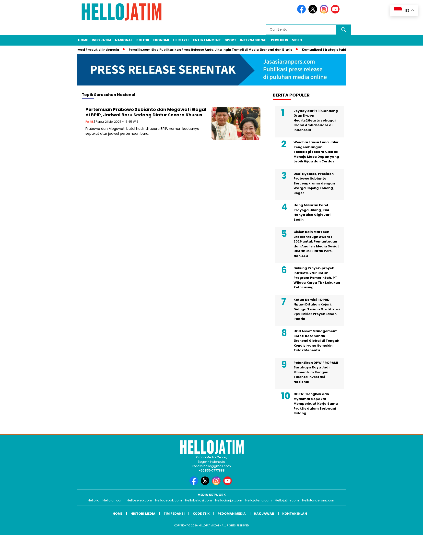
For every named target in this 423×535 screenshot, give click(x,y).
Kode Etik (201, 513)
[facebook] (302, 12)
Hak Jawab (264, 513)
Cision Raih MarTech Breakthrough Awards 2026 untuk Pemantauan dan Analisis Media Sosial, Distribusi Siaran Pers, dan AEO (317, 244)
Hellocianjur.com (228, 500)
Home (83, 40)
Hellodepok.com (168, 500)
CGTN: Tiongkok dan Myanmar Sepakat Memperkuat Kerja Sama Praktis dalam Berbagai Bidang (316, 403)
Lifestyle (181, 40)
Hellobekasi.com (198, 500)
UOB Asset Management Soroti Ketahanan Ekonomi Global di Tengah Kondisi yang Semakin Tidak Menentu (316, 341)
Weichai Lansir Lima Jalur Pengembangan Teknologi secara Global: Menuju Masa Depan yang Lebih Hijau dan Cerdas (316, 152)
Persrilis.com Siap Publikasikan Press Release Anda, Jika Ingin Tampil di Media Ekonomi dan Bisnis (202, 50)
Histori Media (142, 513)
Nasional (123, 40)
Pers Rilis (279, 40)
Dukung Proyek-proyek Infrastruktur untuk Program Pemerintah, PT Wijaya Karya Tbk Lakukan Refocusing (317, 278)
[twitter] (313, 12)
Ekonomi (161, 40)
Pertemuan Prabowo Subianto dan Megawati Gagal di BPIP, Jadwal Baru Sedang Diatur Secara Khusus (145, 112)
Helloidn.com (113, 500)
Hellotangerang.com (318, 500)
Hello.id (93, 500)
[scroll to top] (406, 527)
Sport (230, 40)
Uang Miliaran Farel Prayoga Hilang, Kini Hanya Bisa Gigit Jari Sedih (312, 212)
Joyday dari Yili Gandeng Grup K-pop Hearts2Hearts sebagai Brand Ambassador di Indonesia (316, 120)
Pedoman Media (232, 513)
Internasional (253, 40)
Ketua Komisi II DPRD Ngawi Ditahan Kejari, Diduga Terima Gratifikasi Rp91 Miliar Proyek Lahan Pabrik (317, 309)
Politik (142, 40)
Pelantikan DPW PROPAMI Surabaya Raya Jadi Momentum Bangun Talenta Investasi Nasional (316, 372)
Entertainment (207, 40)
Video (297, 40)
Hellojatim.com (287, 500)
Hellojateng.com (258, 500)
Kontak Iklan (294, 513)
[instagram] (325, 12)
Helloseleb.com (139, 500)
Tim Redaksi (174, 513)
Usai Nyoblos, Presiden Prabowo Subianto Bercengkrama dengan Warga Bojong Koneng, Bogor (314, 183)
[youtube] (336, 12)
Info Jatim (101, 40)
